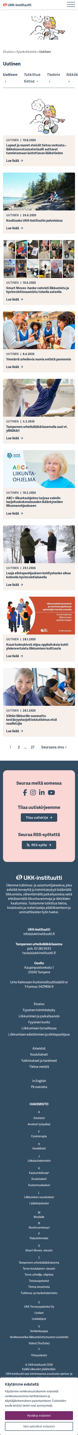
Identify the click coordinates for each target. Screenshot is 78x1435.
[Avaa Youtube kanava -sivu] (51, 792)
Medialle (39, 1217)
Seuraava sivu (52, 747)
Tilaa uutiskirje (37, 817)
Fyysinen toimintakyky (39, 1010)
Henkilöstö (39, 1148)
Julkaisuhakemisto (39, 1160)
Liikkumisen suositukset (39, 1197)
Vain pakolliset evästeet (39, 1426)
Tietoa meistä (39, 1066)
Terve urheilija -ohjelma (39, 1274)
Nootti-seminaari (39, 1227)
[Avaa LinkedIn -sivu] (42, 792)
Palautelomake (39, 1238)
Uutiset (39, 1313)
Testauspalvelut (39, 1281)
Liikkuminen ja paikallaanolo (39, 1016)
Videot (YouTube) (39, 1343)
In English (39, 1081)
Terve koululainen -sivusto (39, 1268)
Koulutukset (39, 1054)
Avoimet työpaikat (39, 1124)
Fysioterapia (39, 1136)
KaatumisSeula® (39, 1173)
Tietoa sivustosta (39, 1287)
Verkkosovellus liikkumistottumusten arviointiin (39, 1337)
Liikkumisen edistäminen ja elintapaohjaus (39, 1034)
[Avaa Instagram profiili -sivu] (33, 792)
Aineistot (39, 1048)
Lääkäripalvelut (39, 1203)
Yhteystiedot (39, 1355)
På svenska (39, 1087)
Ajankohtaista (26, 51)
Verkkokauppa (39, 1331)
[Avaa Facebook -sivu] (25, 792)
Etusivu (8, 51)
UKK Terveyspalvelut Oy (39, 1306)
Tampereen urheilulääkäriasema (39, 1262)
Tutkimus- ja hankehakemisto (39, 1293)
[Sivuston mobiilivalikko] (71, 5)
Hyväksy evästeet (39, 1415)
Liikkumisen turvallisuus (39, 1028)
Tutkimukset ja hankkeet (39, 1060)
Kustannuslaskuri (39, 1185)
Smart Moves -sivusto (39, 1250)
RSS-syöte (39, 845)
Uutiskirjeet (39, 1319)
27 (32, 747)
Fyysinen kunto (39, 1022)
